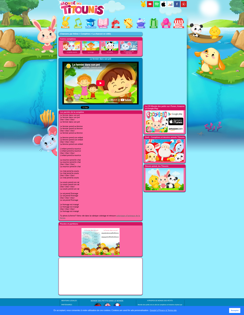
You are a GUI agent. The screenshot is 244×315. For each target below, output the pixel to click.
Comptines (85, 34)
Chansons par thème (69, 34)
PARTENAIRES (66, 305)
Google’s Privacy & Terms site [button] (163, 310)
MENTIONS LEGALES (69, 301)
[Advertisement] (100, 276)
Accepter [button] (235, 310)
